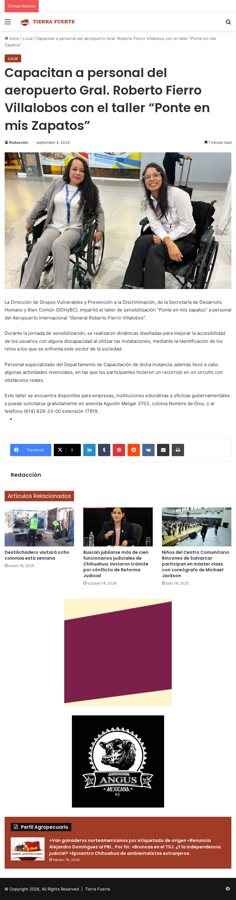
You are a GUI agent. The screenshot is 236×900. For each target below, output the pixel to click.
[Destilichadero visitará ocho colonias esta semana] (39, 526)
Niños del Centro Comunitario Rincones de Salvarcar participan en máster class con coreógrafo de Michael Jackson (195, 564)
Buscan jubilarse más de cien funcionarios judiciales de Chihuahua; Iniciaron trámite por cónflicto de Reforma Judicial (115, 564)
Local (28, 38)
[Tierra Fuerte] (48, 21)
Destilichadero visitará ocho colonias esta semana (37, 555)
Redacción (18, 142)
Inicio (13, 38)
